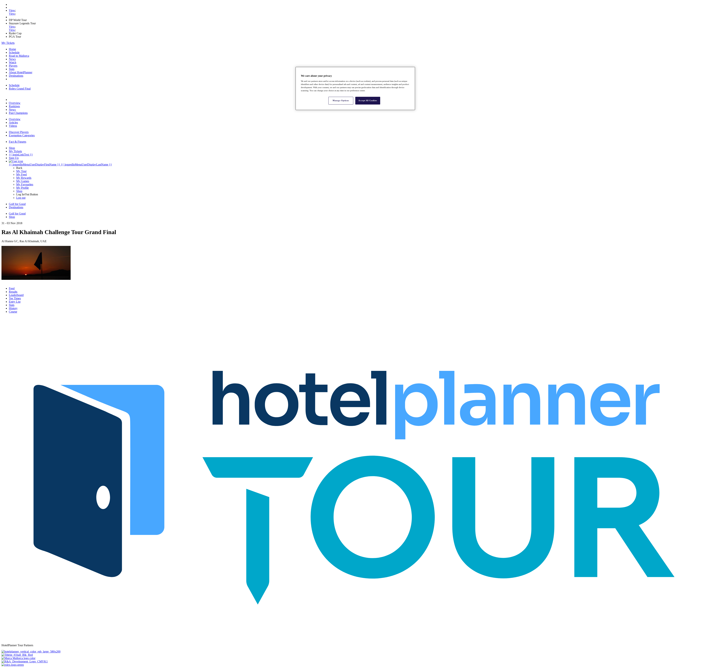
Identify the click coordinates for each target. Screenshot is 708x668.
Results (13, 291)
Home (12, 49)
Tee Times (15, 298)
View (12, 10)
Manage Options (341, 100)
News (12, 59)
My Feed (21, 174)
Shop (19, 191)
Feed (12, 288)
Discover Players (19, 132)
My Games (22, 181)
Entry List (14, 301)
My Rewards (23, 177)
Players (13, 65)
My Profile (22, 187)
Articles (13, 122)
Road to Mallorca (19, 55)
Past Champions (18, 112)
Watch (12, 62)
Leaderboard (16, 295)
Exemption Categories (22, 135)
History (13, 308)
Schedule (14, 52)
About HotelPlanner (20, 72)
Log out (20, 197)
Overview (14, 103)
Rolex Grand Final (20, 88)
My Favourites (24, 184)
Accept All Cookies (367, 100)
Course (13, 311)
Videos (13, 125)
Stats (11, 69)
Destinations (16, 75)
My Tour (21, 171)
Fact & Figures (17, 141)
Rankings (14, 106)
